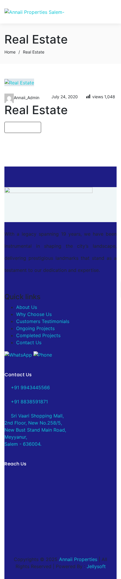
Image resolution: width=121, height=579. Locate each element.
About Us (26, 307)
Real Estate (36, 110)
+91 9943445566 (29, 387)
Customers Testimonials (42, 321)
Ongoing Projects (35, 328)
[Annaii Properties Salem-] (34, 12)
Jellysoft (96, 566)
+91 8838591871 (28, 402)
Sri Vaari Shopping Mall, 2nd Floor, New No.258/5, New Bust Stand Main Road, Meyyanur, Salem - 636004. (35, 430)
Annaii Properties (78, 559)
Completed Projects (38, 335)
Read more (21, 127)
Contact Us (28, 342)
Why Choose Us (34, 314)
